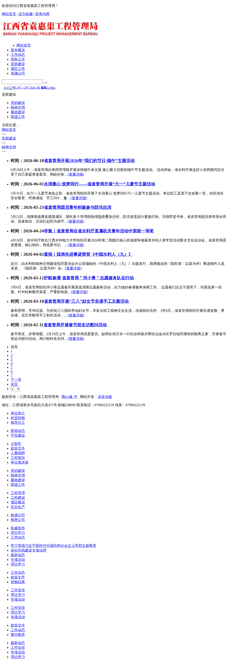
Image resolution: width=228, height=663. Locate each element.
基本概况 (18, 50)
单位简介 (18, 413)
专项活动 (18, 560)
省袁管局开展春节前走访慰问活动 (75, 324)
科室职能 (18, 418)
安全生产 (18, 507)
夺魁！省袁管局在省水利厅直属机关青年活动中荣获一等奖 (99, 231)
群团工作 (18, 117)
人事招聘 (18, 453)
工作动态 (18, 55)
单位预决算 (19, 462)
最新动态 (18, 555)
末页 (14, 384)
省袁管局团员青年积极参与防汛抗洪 (78, 207)
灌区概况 (18, 502)
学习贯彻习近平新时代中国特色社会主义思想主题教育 (53, 545)
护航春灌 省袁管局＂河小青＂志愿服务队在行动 (89, 278)
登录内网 (42, 14)
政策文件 (18, 448)
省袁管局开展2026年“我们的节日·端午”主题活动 (89, 160)
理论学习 (18, 533)
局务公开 (18, 59)
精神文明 (18, 107)
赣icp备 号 (69, 397)
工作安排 (18, 590)
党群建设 (18, 64)
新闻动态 (18, 431)
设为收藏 (25, 14)
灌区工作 (18, 69)
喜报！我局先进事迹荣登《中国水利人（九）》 (88, 254)
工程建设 (18, 497)
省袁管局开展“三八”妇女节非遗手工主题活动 (86, 301)
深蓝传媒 (105, 397)
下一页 (16, 379)
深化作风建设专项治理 (28, 550)
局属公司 (18, 73)
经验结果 (18, 582)
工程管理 (18, 493)
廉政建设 (18, 112)
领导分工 (18, 422)
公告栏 (16, 444)
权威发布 (18, 528)
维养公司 (18, 520)
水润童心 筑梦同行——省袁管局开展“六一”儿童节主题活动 (99, 184)
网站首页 (9, 14)
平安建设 (18, 435)
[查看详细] (76, 174)
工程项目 (18, 458)
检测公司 (18, 515)
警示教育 (18, 635)
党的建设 (18, 103)
